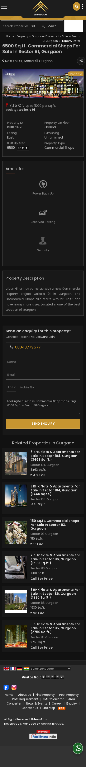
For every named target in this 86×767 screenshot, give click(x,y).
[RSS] (62, 708)
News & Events (36, 703)
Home (10, 36)
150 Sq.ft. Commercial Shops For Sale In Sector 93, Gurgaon (54, 525)
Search (51, 26)
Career (57, 703)
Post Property (69, 695)
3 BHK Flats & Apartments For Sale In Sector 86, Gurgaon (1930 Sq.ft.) (55, 594)
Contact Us (30, 708)
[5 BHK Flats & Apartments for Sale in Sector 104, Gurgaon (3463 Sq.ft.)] (16, 463)
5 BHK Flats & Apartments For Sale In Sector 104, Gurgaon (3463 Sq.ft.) (55, 456)
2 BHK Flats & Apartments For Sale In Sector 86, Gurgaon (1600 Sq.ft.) (55, 559)
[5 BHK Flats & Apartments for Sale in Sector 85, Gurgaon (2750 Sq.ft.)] (16, 636)
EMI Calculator (53, 699)
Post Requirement (25, 699)
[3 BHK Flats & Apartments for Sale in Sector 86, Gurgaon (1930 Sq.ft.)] (16, 601)
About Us (24, 695)
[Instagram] (13, 687)
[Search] (76, 6)
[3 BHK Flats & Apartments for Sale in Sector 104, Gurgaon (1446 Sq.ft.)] (16, 496)
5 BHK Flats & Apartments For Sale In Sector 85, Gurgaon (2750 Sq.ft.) (55, 628)
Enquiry (71, 703)
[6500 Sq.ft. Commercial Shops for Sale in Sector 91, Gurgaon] (43, 97)
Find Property (45, 695)
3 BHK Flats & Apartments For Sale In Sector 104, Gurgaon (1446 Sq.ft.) (55, 490)
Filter (76, 26)
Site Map (49, 708)
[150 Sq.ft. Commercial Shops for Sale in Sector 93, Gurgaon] (16, 532)
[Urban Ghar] (40, 9)
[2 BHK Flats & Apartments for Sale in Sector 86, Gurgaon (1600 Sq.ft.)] (16, 567)
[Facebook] (6, 687)
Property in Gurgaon (30, 36)
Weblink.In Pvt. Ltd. (52, 723)
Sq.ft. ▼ (23, 148)
